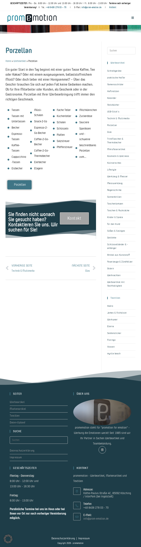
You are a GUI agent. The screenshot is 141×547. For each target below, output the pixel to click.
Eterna (110, 326)
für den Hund (113, 224)
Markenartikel (18, 409)
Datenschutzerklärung (22, 450)
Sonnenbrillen (114, 197)
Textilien (14, 415)
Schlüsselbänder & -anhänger (117, 246)
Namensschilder (115, 84)
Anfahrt (112, 7)
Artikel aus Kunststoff (118, 255)
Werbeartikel (19, 61)
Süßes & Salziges (116, 231)
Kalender (111, 98)
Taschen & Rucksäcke (118, 210)
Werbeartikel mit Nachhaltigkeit (116, 284)
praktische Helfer (116, 78)
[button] (8, 539)
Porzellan (112, 125)
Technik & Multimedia (118, 118)
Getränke (111, 238)
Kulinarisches (114, 163)
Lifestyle (111, 170)
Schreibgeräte (114, 71)
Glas (109, 132)
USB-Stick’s (113, 112)
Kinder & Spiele (115, 217)
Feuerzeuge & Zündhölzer (120, 262)
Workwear (112, 320)
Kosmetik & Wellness (118, 156)
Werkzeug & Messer (117, 176)
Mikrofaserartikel (116, 149)
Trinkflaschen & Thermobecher (115, 141)
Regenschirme (114, 190)
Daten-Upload (17, 422)
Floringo (111, 340)
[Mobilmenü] (132, 18)
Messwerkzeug (115, 183)
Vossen (111, 347)
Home (8, 61)
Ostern (110, 268)
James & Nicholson (117, 313)
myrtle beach (114, 353)
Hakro (110, 306)
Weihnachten (114, 275)
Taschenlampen (115, 204)
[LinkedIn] (102, 450)
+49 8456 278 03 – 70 (56, 7)
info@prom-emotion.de (92, 7)
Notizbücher (113, 105)
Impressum (16, 457)
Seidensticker (114, 333)
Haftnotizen (113, 91)
